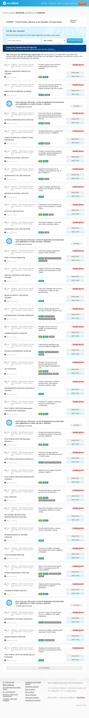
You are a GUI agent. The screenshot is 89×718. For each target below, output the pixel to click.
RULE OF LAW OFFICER (14, 211)
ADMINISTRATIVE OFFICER (15, 333)
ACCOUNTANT (10, 369)
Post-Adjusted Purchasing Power (12, 688)
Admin (47, 95)
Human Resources (54, 573)
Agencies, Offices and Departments (10, 695)
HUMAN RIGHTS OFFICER (15, 637)
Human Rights (49, 640)
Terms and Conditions (67, 697)
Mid (40, 77)
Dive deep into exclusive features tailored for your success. (31, 48)
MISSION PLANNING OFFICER (16, 158)
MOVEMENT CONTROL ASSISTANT (18, 619)
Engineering (43, 261)
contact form (54, 691)
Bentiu (8, 301)
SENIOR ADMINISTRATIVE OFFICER (19, 120)
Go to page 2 (44, 668)
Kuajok (8, 640)
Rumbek (8, 558)
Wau (7, 500)
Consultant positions (32, 697)
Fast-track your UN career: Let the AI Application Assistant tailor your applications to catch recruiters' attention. (40, 103)
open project (71, 691)
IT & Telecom (49, 316)
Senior (46, 77)
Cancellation (80, 697)
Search (59, 3)
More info (75, 72)
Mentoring (52, 3)
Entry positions (30, 689)
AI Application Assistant (24, 107)
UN (12, 68)
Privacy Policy (53, 697)
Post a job (73, 3)
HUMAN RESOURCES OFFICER (16, 573)
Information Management (47, 319)
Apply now (75, 76)
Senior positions (30, 695)
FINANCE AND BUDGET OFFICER (17, 351)
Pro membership (8, 682)
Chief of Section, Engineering (14, 257)
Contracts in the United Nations (33, 683)
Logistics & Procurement (52, 258)
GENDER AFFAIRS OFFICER (15, 590)
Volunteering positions (32, 700)
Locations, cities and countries (10, 699)
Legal (47, 179)
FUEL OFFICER (10, 497)
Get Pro (82, 3)
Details (76, 106)
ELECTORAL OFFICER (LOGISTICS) (18, 459)
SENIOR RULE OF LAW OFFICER (17, 175)
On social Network (9, 692)
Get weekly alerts (75, 40)
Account (66, 3)
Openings (44, 3)
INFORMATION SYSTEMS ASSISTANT (19, 315)
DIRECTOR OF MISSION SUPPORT (17, 91)
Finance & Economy (51, 352)
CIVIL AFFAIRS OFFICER (14, 555)
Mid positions (29, 692)
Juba (7, 77)
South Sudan (13, 77)
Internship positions (32, 687)
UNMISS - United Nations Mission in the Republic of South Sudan (22, 65)
